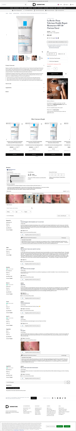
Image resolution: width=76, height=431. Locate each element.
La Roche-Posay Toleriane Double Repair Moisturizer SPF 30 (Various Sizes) (15, 142)
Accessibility (61, 414)
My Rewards (37, 410)
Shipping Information (27, 411)
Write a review (50, 32)
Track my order (26, 413)
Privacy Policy (61, 408)
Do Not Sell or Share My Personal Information (12, 413)
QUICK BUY (15, 154)
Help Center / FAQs (27, 408)
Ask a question (56, 32)
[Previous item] (6, 139)
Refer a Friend (38, 413)
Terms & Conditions (62, 410)
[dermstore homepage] (39, 4)
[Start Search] (25, 4)
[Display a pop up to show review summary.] (19, 147)
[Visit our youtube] (60, 398)
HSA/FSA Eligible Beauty (51, 410)
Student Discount (50, 414)
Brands (10, 13)
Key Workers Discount (51, 413)
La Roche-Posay (16, 13)
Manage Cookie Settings (51, 426)
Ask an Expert (49, 409)
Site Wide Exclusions (63, 409)
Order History (38, 414)
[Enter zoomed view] (42, 52)
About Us (48, 408)
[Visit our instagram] (57, 398)
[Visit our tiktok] (62, 398)
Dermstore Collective (51, 411)
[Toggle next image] (44, 35)
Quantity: (49, 66)
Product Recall (62, 413)
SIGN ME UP (34, 398)
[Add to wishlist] (66, 73)
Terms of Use (22, 430)
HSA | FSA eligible (52, 38)
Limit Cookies (59, 426)
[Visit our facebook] (52, 398)
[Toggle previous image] (6, 35)
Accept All (67, 426)
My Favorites (37, 411)
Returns (25, 410)
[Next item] (69, 139)
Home (7, 13)
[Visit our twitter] (55, 398)
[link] (66, 5)
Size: (48, 51)
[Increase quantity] (55, 68)
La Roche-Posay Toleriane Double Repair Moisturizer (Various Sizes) (34, 142)
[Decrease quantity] (48, 68)
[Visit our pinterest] (65, 398)
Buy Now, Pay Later (50, 415)
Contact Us (25, 409)
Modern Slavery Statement (64, 411)
